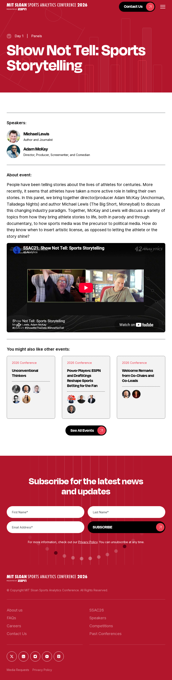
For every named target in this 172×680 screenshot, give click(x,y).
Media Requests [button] (18, 670)
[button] (47, 6)
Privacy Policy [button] (88, 542)
